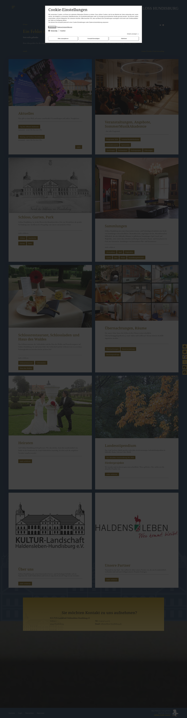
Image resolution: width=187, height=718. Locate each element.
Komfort (62, 31)
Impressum (52, 27)
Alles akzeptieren (63, 38)
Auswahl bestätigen (93, 38)
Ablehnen (124, 38)
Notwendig (54, 31)
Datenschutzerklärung (64, 27)
